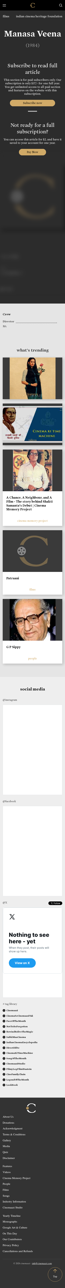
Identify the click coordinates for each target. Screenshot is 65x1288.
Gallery (7, 1140)
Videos (7, 1172)
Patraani (12, 578)
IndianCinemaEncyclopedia (21, 1042)
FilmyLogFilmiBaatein (19, 1069)
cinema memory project (32, 520)
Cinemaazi (12, 1010)
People (6, 1183)
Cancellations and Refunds (18, 1251)
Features (7, 1166)
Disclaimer (9, 1158)
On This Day (10, 1233)
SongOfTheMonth (16, 1058)
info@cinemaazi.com (42, 1263)
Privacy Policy (11, 1245)
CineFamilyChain (15, 1074)
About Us (8, 1116)
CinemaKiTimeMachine (19, 1053)
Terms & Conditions (14, 1134)
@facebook (9, 801)
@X (5, 902)
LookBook (12, 1085)
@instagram (10, 699)
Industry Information (14, 1201)
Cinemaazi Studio (13, 1207)
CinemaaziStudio (15, 1063)
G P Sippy (13, 647)
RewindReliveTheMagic (19, 1031)
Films (6, 1189)
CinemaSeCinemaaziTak (19, 1015)
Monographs (10, 1221)
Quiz (5, 1152)
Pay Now (32, 152)
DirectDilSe (12, 1047)
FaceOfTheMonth (16, 1021)
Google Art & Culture (15, 1227)
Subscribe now (32, 103)
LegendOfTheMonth (17, 1079)
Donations (8, 1122)
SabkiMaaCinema (16, 1037)
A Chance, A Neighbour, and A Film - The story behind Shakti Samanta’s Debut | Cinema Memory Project (29, 503)
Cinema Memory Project (16, 1178)
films (6, 16)
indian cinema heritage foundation (39, 16)
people (32, 658)
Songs (6, 1195)
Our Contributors (12, 1239)
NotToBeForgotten (17, 1026)
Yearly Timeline (12, 1215)
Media (6, 1146)
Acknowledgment (12, 1128)
